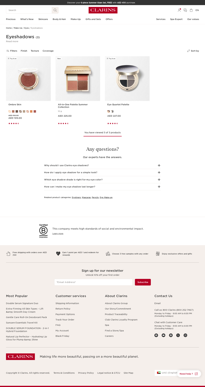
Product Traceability (116, 314)
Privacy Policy (86, 373)
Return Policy (63, 309)
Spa (107, 325)
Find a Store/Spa (114, 330)
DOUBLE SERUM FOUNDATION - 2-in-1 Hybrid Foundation (27, 329)
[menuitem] (179, 10)
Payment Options (65, 314)
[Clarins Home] (103, 10)
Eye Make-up (106, 197)
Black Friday (62, 336)
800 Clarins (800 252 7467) (178, 310)
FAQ (58, 325)
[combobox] (176, 373)
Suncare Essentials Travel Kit (22, 322)
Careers (109, 336)
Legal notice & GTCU (108, 373)
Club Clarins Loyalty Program (121, 319)
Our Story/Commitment (118, 309)
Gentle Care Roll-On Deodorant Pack (26, 317)
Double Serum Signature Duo (22, 303)
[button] (12, 41)
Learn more (57, 233)
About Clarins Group (116, 303)
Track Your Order (65, 319)
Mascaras (86, 197)
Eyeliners (76, 197)
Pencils (95, 197)
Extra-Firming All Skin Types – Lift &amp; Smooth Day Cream (24, 310)
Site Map (128, 373)
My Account (62, 330)
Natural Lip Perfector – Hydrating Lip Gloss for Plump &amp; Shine (26, 338)
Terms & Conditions (64, 373)
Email (157, 303)
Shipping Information (67, 303)
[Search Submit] (55, 10)
